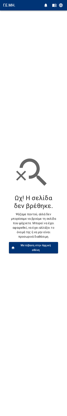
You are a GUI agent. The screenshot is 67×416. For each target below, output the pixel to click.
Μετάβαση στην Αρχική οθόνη (36, 248)
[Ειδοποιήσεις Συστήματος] (46, 5)
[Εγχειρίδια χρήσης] (54, 5)
